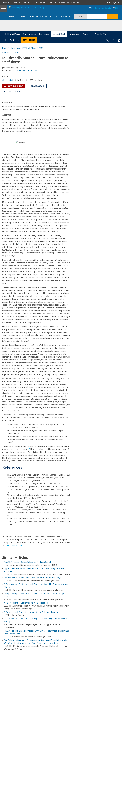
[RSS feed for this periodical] (119, 40)
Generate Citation (13, 92)
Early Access (74, 34)
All (80, 16)
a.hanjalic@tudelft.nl (14, 545)
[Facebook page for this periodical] (113, 40)
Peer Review (11, 40)
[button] (108, 2)
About (86, 34)
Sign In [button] (116, 2)
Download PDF (15, 86)
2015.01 (42, 48)
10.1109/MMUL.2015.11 (26, 70)
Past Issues (44, 34)
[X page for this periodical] (107, 40)
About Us (52, 2)
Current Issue (29, 34)
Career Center (39, 2)
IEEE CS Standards (21, 2)
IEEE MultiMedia (12, 34)
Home (5, 48)
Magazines (15, 48)
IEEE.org (7, 2)
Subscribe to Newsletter (70, 2)
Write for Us (100, 34)
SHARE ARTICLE (37, 86)
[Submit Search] (112, 16)
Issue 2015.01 (59, 34)
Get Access (29, 40)
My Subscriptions (15, 16)
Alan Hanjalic (8, 80)
